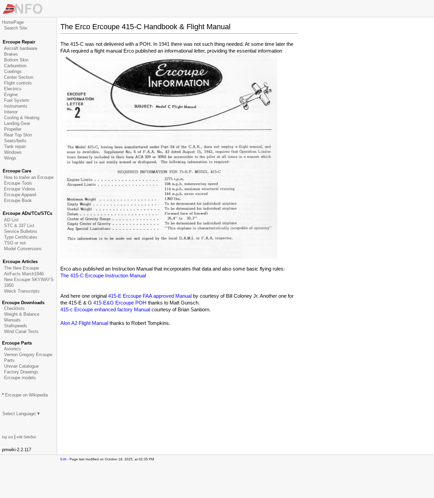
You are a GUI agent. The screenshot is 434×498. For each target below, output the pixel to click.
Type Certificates (20, 237)
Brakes (11, 54)
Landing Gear (17, 123)
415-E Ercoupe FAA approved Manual (150, 296)
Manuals (12, 319)
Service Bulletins (20, 231)
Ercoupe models (20, 377)
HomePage (13, 22)
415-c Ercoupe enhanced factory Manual (105, 309)
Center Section (18, 77)
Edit (63, 459)
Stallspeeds (15, 325)
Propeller (12, 129)
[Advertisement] (139, 343)
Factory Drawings (21, 371)
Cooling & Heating (21, 117)
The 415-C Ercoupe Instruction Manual (103, 275)
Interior (11, 111)
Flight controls (18, 83)
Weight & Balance (21, 314)
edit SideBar (26, 437)
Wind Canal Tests (21, 331)
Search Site (15, 28)
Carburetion (15, 65)
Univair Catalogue (21, 366)
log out (7, 437)
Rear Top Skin (18, 134)
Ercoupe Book (18, 200)
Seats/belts (15, 140)
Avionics (12, 348)
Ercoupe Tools (18, 183)
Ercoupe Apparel (20, 194)
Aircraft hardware (20, 48)
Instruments (15, 106)
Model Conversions (23, 248)
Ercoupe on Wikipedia (26, 395)
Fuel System (16, 100)
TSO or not (15, 242)
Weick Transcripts (22, 291)
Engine (11, 94)
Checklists (14, 308)
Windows (13, 152)
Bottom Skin (16, 59)
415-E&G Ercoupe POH (119, 303)
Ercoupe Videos (19, 188)
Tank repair (15, 146)
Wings (10, 158)
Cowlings (13, 71)
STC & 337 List (19, 225)
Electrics (12, 88)
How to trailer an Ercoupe (29, 177)
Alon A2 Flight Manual (84, 323)
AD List (11, 219)
